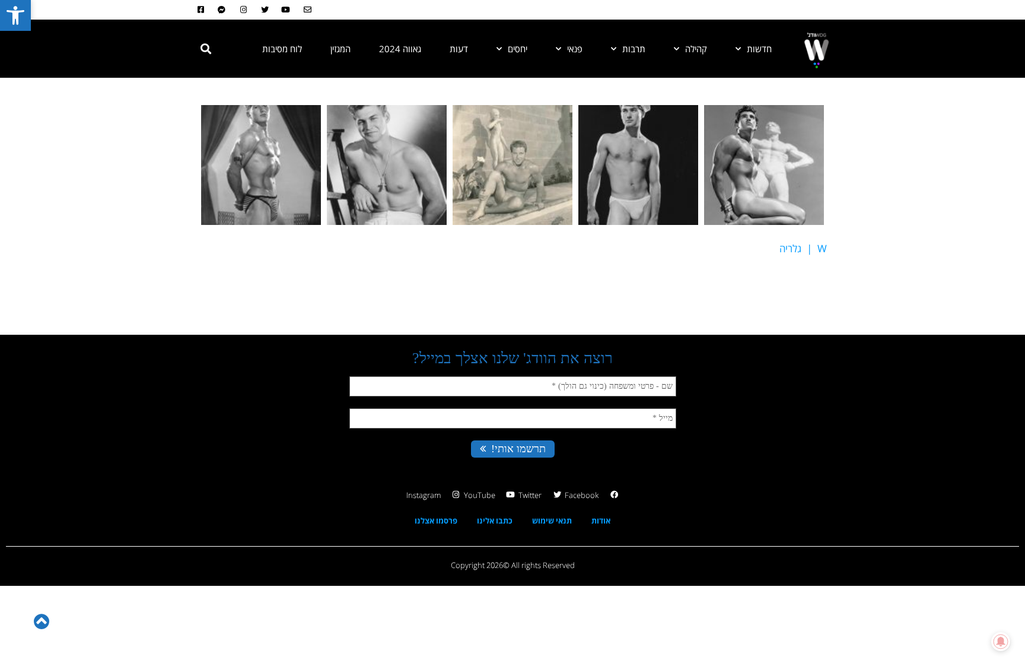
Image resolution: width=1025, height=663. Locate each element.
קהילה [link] (696, 49)
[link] (15, 15)
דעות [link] (459, 49)
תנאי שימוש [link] (552, 520)
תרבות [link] (633, 49)
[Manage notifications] (1000, 641)
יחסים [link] (517, 49)
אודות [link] (600, 520)
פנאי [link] (574, 49)
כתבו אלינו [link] (494, 520)
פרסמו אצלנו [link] (436, 520)
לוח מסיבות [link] (282, 49)
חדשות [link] (759, 49)
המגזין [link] (340, 49)
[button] (206, 48)
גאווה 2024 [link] (400, 49)
